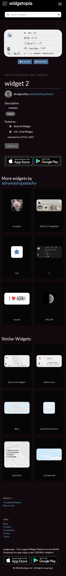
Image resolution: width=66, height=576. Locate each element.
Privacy (6, 533)
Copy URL (25, 61)
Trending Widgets (12, 502)
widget (10, 113)
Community (9, 530)
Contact (7, 526)
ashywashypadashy (41, 94)
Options (11, 145)
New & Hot (8, 505)
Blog (5, 523)
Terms (6, 536)
